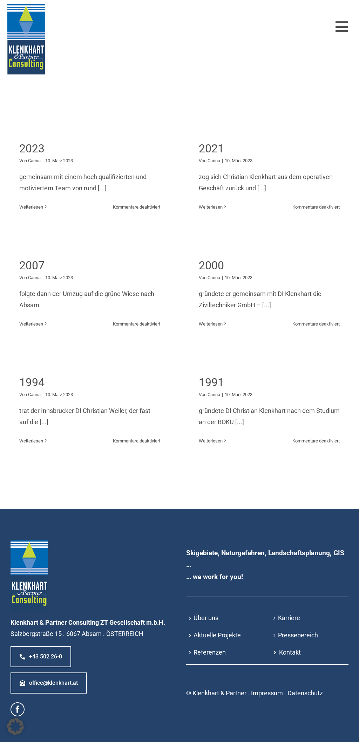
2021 (211, 148)
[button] (15, 726)
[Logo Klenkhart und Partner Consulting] (26, 7)
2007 (32, 265)
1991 (211, 382)
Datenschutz (305, 693)
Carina (34, 160)
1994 (32, 382)
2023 (32, 148)
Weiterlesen (31, 207)
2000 (211, 265)
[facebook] (18, 709)
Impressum (267, 693)
